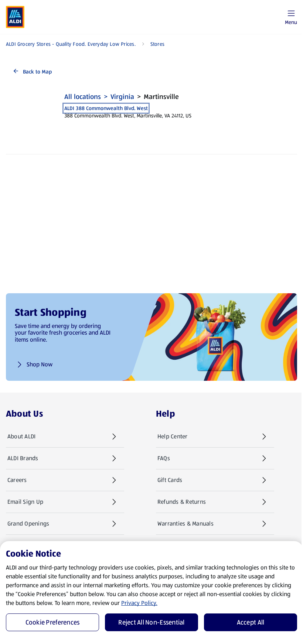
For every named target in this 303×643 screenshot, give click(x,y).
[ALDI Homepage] (15, 17)
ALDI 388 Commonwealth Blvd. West (106, 108)
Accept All (251, 622)
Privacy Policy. (139, 603)
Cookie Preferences (52, 622)
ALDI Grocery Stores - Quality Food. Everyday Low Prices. (71, 44)
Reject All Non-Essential (151, 622)
